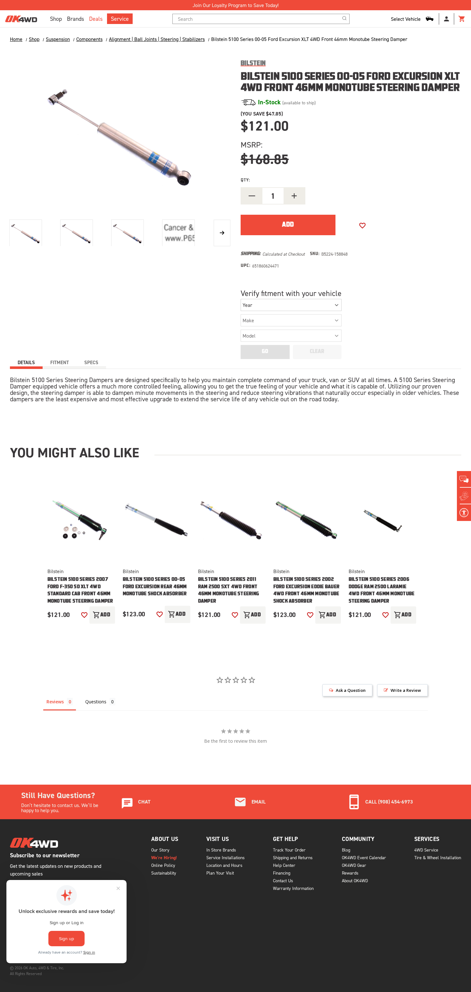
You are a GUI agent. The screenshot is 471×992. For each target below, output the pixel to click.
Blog (346, 849)
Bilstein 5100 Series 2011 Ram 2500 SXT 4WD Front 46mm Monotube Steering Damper (228, 590)
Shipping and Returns (293, 857)
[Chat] (464, 479)
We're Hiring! (164, 857)
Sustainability (163, 873)
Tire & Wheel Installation (437, 857)
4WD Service (426, 849)
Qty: (245, 180)
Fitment (59, 362)
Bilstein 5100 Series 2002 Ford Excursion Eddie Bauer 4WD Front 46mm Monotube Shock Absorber (306, 590)
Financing (281, 873)
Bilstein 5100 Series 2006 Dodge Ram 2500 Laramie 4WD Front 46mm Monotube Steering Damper (382, 590)
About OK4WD (355, 880)
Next (222, 233)
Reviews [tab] (55, 702)
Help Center (284, 865)
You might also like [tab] (74, 452)
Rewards (350, 873)
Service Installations (225, 857)
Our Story (160, 849)
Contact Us (283, 880)
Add (102, 615)
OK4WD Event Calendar (364, 857)
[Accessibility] (464, 512)
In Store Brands (221, 849)
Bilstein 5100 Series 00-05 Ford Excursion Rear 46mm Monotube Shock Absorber (155, 586)
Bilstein (55, 571)
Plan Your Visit (220, 873)
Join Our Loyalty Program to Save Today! (235, 5)
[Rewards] (464, 496)
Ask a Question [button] (351, 690)
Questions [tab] (95, 702)
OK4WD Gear (354, 865)
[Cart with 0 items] (462, 19)
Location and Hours (224, 865)
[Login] (446, 19)
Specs (91, 362)
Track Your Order (289, 849)
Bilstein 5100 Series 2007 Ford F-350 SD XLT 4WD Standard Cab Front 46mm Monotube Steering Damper (80, 590)
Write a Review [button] (406, 690)
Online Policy (163, 865)
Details (26, 362)
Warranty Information (293, 888)
